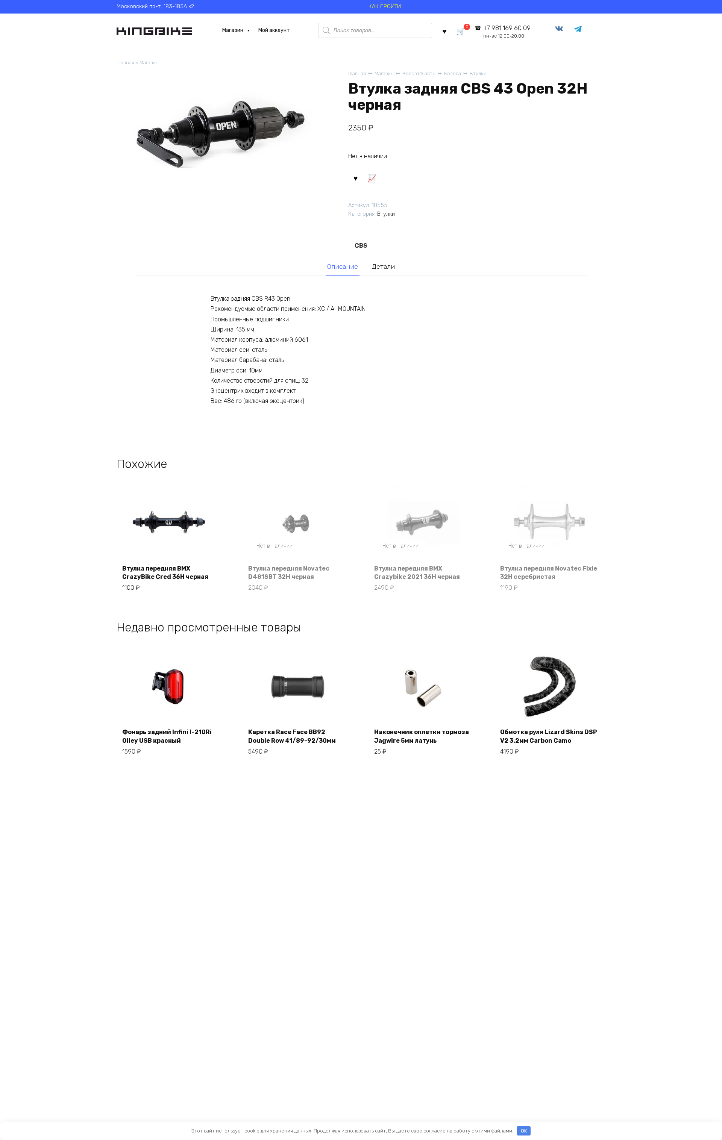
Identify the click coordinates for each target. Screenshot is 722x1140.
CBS (361, 245)
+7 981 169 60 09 (506, 31)
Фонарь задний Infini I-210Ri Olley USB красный (167, 736)
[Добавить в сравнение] (371, 178)
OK (524, 1131)
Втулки (478, 73)
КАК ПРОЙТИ (385, 6)
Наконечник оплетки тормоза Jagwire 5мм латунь (421, 736)
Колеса (452, 73)
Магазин (232, 30)
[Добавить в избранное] (355, 178)
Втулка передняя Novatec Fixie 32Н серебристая (548, 572)
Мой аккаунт (274, 30)
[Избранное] (444, 30)
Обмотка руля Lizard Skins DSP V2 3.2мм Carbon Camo (548, 736)
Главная (125, 62)
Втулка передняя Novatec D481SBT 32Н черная (288, 572)
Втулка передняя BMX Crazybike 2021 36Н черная (417, 572)
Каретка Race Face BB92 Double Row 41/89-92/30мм (292, 736)
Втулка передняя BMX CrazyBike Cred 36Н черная (165, 572)
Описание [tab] (342, 266)
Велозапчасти (418, 73)
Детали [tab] (383, 266)
